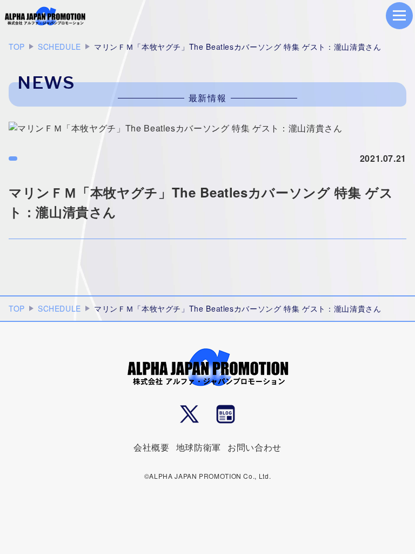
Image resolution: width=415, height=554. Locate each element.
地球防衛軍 (198, 447)
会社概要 (151, 447)
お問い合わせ (254, 447)
